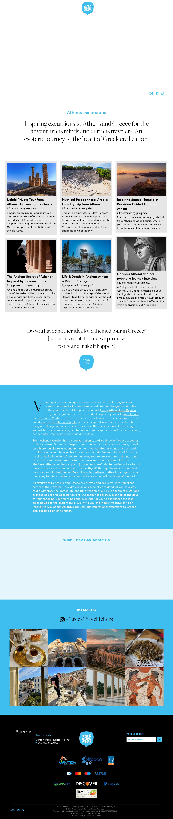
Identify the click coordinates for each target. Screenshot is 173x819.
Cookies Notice (93, 807)
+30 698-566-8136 (48, 743)
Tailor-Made (105, 9)
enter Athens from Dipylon (118, 410)
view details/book (31, 230)
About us (34, 9)
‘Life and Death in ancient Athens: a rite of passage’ (94, 472)
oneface (97, 816)
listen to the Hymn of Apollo (59, 422)
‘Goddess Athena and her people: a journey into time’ (67, 464)
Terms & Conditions (63, 807)
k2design (82, 816)
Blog (155, 9)
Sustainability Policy (110, 807)
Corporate (121, 9)
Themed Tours (50, 9)
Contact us (137, 9)
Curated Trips (69, 9)
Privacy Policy (79, 807)
